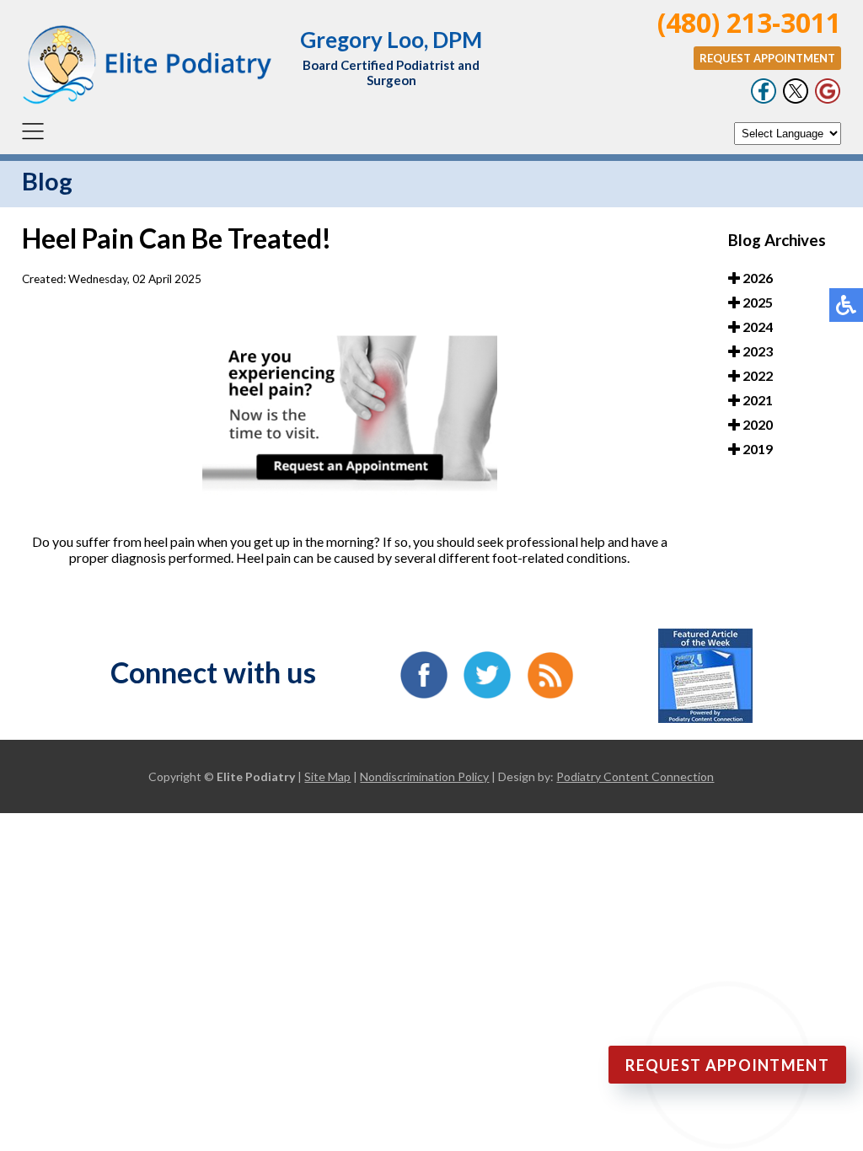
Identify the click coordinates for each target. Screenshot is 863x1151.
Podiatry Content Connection (635, 776)
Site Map (327, 776)
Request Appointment (767, 58)
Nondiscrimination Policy (424, 776)
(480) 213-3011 (749, 22)
